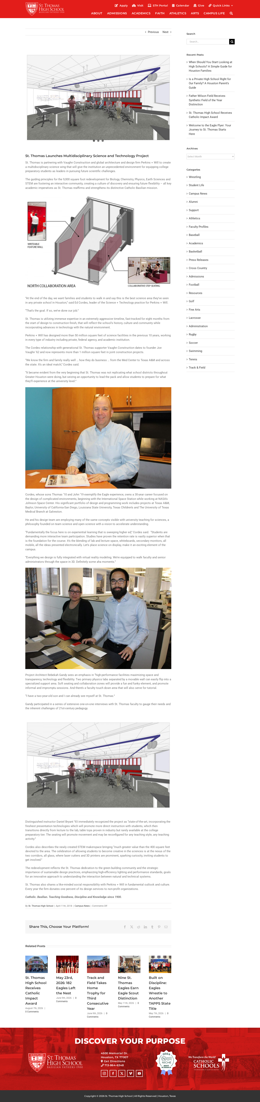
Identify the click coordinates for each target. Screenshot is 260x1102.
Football (194, 284)
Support (194, 210)
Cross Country (198, 268)
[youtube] (139, 1073)
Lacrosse (195, 318)
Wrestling (195, 177)
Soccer (193, 343)
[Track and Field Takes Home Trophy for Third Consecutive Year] (98, 957)
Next (165, 32)
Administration (198, 326)
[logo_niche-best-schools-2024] (166, 1051)
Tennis (193, 359)
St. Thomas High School (40, 906)
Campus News (82, 906)
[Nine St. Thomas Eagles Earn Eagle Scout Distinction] (129, 957)
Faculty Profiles (198, 226)
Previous (153, 32)
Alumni (193, 202)
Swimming (195, 351)
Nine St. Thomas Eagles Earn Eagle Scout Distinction (128, 988)
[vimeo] (130, 1073)
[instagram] (104, 1073)
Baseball (194, 235)
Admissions (196, 276)
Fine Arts (194, 309)
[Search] (231, 13)
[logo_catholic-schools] (208, 1055)
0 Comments (32, 1011)
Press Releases (198, 260)
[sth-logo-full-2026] (48, 3)
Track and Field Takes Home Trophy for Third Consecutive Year (97, 993)
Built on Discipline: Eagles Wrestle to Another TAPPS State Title (160, 993)
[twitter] (121, 1073)
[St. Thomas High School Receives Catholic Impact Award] (36, 957)
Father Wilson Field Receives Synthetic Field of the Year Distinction (207, 100)
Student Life (196, 185)
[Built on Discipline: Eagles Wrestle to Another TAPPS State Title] (160, 957)
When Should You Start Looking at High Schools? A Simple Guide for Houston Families (210, 66)
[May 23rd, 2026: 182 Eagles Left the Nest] (67, 957)
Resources (195, 293)
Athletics (194, 218)
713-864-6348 (114, 1065)
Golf (191, 301)
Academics (196, 243)
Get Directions (114, 1061)
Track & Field (197, 367)
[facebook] (113, 1073)
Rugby (192, 334)
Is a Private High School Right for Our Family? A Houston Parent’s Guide (210, 83)
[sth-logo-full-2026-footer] (60, 1054)
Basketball (195, 251)
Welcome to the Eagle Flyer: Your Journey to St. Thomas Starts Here (210, 130)
